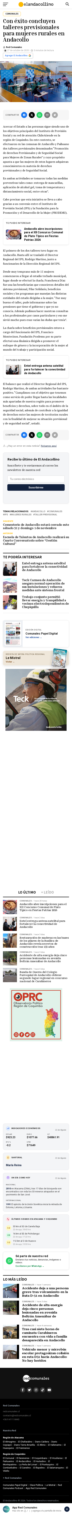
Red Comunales (14, 47)
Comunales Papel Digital (15, 1485)
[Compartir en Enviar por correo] (47, 115)
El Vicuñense (56, 1458)
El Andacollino (23, 1461)
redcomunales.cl (11, 1411)
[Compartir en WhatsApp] (39, 115)
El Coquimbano (39, 1458)
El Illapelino (39, 1467)
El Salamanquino (55, 1467)
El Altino (41, 1445)
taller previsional (46, 515)
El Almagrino (9, 1441)
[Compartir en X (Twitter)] (32, 115)
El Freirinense (23, 1448)
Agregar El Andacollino (16, 55)
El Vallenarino (55, 1445)
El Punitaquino (47, 1464)
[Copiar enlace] (55, 115)
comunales (55, 511)
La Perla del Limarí (28, 1464)
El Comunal (8, 1458)
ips (6, 515)
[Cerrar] (67, 1509)
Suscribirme (35, 487)
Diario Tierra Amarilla (24, 1445)
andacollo (38, 511)
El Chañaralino (25, 1441)
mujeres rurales (21, 515)
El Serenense (23, 1458)
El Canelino (25, 1467)
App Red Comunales (36, 1488)
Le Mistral (50, 1485)
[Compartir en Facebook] (24, 115)
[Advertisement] (36, 769)
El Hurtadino (40, 1461)
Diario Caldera (42, 1441)
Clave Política (36, 1485)
